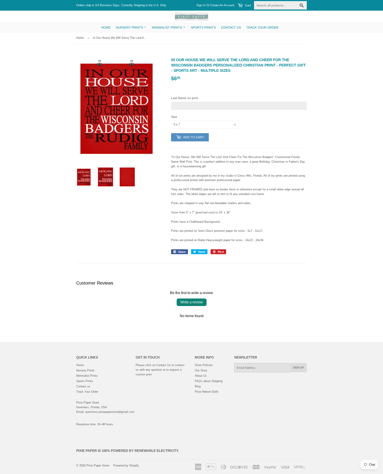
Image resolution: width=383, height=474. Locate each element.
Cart (247, 5)
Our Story (201, 370)
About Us (201, 375)
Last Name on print (184, 98)
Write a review (191, 302)
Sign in (200, 5)
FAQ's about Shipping (209, 381)
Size (174, 117)
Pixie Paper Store (97, 465)
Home (106, 27)
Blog (198, 386)
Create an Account (222, 5)
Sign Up (298, 367)
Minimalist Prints (167, 27)
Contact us (231, 27)
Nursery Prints (130, 27)
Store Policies (204, 365)
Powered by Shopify (126, 465)
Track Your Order (262, 27)
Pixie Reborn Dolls (207, 391)
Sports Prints (203, 27)
